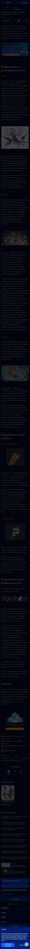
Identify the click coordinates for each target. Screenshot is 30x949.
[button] (15, 474)
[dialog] (15, 938)
